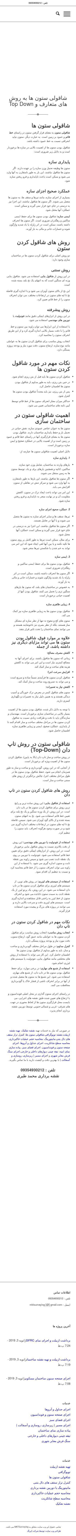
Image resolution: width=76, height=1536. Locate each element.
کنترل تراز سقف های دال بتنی (51, 1482)
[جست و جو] (56, 14)
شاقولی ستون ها (35, 1034)
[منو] (65, 14)
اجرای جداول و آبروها (31, 1043)
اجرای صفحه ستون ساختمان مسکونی (47, 1378)
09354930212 (32, 1070)
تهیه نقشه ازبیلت (60, 1466)
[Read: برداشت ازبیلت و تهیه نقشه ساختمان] (66, 1354)
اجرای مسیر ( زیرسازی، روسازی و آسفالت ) (43, 1425)
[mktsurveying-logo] (44, 14)
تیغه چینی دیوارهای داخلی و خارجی (39, 1051)
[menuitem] (56, 14)
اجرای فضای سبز (31, 1047)
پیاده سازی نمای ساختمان (54, 1430)
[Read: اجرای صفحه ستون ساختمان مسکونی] (66, 1373)
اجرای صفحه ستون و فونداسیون (50, 1414)
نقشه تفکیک (28, 1030)
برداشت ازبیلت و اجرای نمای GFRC (48, 1340)
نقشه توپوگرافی (53, 1034)
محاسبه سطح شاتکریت (57, 1043)
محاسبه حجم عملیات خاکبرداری (26, 1039)
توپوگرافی (64, 1472)
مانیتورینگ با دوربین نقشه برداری (50, 1488)
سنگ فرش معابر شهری (56, 1441)
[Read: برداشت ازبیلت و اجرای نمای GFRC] (66, 1335)
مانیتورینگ (49, 1039)
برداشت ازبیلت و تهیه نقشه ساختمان (48, 1359)
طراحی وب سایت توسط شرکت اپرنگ (44, 1530)
